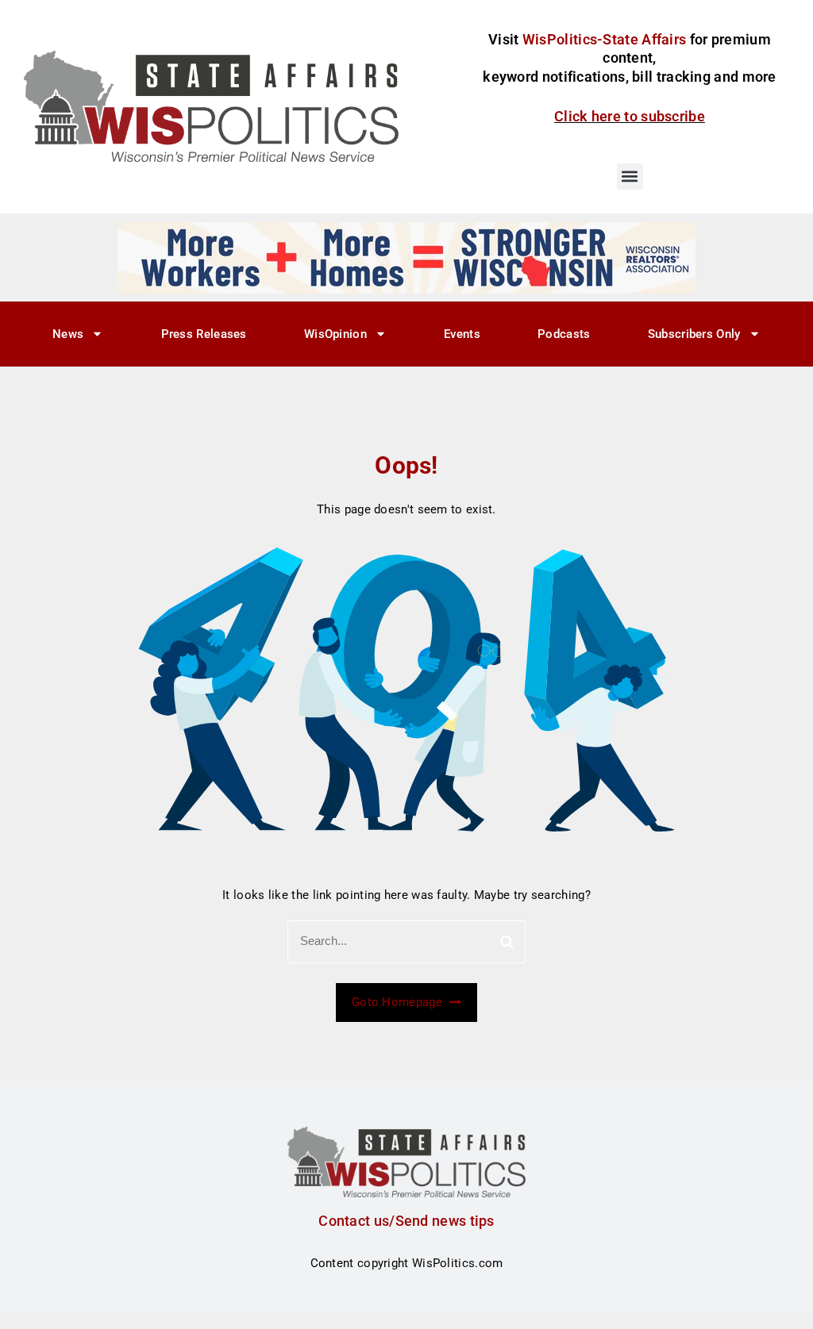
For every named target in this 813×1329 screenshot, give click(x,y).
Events (462, 334)
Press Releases (204, 334)
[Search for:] (406, 941)
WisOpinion (335, 334)
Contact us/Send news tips (406, 1220)
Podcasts (564, 334)
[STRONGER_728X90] (406, 257)
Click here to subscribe (629, 116)
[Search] (507, 941)
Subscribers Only (694, 334)
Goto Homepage (398, 1002)
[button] (630, 176)
